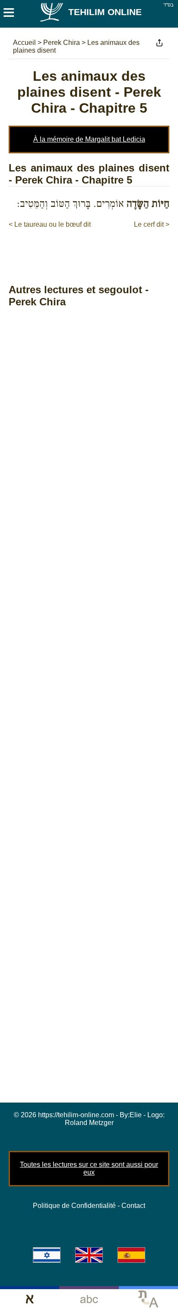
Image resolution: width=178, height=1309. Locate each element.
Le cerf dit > (151, 224)
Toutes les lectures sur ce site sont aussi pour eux (89, 1168)
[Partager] (159, 43)
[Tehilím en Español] (131, 1255)
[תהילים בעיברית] (46, 1255)
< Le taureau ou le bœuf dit (50, 224)
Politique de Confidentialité (74, 1205)
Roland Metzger (89, 1122)
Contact (133, 1205)
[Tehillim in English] (89, 1255)
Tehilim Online (105, 12)
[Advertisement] (93, 247)
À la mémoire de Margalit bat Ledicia (89, 139)
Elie (136, 1115)
